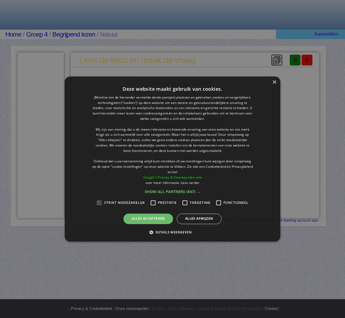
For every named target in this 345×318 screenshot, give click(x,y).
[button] (172, 192)
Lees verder (190, 182)
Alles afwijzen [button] (199, 218)
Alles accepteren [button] (148, 218)
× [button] (274, 82)
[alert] (172, 159)
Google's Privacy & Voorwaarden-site (172, 177)
